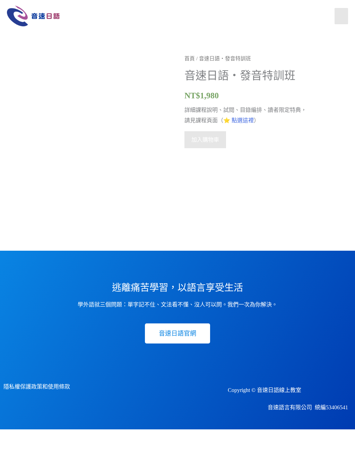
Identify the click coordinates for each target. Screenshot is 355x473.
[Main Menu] (341, 16)
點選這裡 (243, 120)
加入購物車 (205, 140)
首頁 (189, 58)
